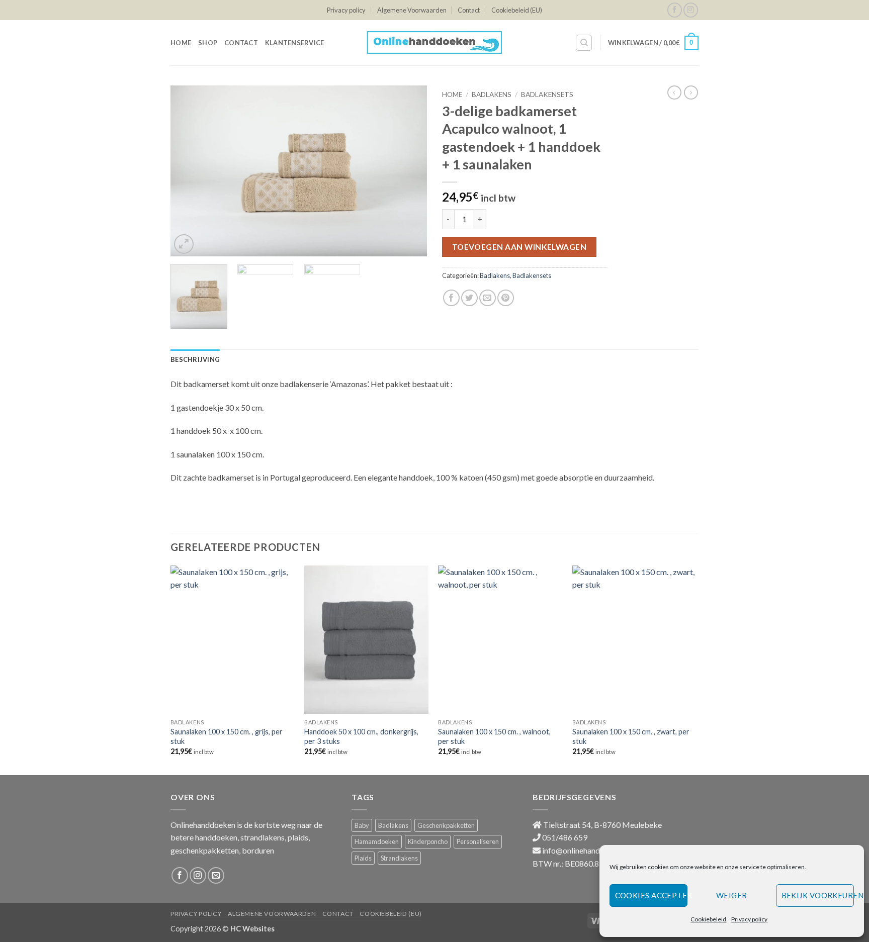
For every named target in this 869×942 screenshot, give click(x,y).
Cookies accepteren (651, 895)
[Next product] (674, 92)
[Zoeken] (584, 43)
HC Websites (252, 928)
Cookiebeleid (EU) (516, 10)
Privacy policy (749, 919)
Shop (207, 43)
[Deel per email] (487, 298)
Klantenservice (294, 43)
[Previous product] (691, 92)
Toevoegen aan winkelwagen (519, 246)
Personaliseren (478, 841)
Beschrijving (195, 359)
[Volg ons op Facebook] (674, 10)
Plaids (363, 858)
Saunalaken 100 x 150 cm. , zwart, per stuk (630, 736)
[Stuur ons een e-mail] (216, 875)
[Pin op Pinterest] (505, 298)
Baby (362, 825)
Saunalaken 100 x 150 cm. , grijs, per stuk (226, 736)
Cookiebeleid (708, 919)
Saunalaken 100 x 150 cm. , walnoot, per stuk (494, 736)
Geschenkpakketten (446, 825)
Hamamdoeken (377, 841)
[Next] (409, 171)
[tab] (195, 359)
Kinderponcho (428, 841)
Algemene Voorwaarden (412, 10)
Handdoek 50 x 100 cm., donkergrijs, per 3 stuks (361, 736)
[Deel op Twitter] (469, 298)
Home (180, 43)
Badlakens (491, 94)
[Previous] (188, 171)
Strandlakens (399, 858)
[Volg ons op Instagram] (690, 10)
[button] (653, 43)
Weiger (731, 895)
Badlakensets (547, 94)
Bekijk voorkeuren (817, 895)
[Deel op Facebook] (451, 298)
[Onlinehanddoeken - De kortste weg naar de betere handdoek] (434, 42)
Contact (469, 10)
